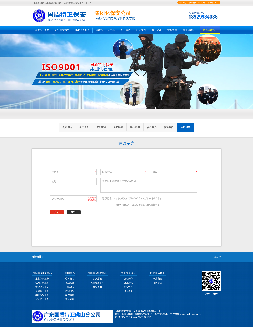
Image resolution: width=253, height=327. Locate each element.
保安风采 (118, 127)
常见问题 (69, 299)
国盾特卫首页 (42, 30)
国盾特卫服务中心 (105, 30)
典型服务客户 (97, 282)
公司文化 (84, 127)
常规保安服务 (42, 287)
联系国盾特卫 (210, 30)
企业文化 (128, 282)
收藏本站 (182, 2)
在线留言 (212, 2)
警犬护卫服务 (42, 299)
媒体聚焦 (69, 295)
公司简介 (67, 127)
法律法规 (69, 291)
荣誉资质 (172, 30)
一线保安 (69, 287)
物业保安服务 (42, 295)
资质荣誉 (101, 127)
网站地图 (192, 2)
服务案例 (141, 30)
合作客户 (152, 127)
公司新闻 (69, 278)
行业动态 (69, 282)
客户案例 (135, 127)
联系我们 (202, 2)
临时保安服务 (82, 30)
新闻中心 (70, 273)
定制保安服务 (62, 30)
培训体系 (125, 30)
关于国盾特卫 (190, 30)
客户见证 (156, 30)
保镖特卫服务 (42, 291)
